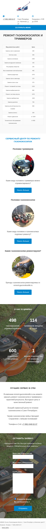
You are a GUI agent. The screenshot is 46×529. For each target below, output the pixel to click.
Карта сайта (5, 527)
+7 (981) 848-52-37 (9, 19)
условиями (18, 504)
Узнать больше (23, 190)
